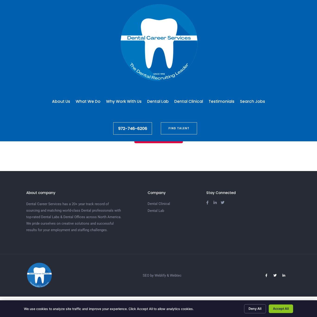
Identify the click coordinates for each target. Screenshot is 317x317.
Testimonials (221, 101)
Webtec (175, 275)
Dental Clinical (188, 101)
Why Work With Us (124, 101)
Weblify (160, 275)
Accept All (281, 309)
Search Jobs (252, 101)
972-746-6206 (132, 128)
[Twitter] (275, 275)
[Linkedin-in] (284, 275)
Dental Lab (158, 101)
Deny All (255, 309)
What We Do (88, 101)
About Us (61, 101)
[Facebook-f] (266, 275)
